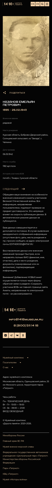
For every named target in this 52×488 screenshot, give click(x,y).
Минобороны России (14, 435)
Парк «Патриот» (11, 468)
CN (37, 4)
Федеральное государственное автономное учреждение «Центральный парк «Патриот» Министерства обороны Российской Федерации (25, 457)
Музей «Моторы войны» (15, 479)
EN (32, 4)
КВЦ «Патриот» (10, 474)
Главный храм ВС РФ (13, 441)
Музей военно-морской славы (18, 446)
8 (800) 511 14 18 (26, 325)
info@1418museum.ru (26, 319)
